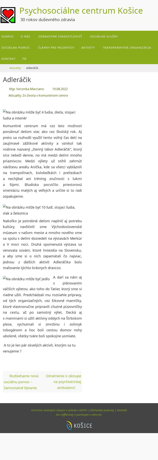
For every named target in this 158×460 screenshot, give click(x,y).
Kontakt (122, 408)
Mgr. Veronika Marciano (26, 88)
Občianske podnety (102, 408)
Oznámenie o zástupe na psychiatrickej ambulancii (63, 379)
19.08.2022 (60, 88)
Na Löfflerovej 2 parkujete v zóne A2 (78, 412)
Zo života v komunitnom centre (45, 94)
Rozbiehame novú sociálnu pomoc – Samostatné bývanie (21, 379)
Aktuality (15, 68)
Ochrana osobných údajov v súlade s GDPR (59, 408)
